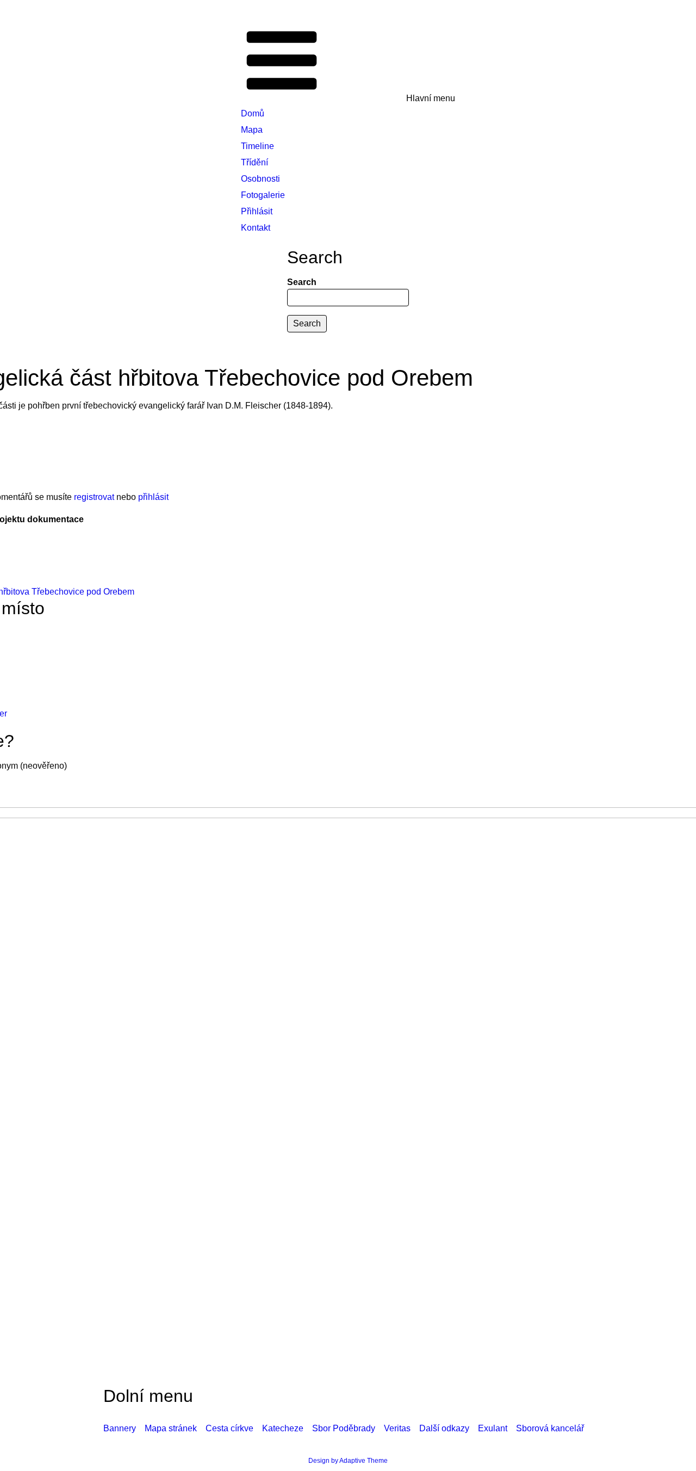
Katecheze (282, 1428)
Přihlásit (256, 211)
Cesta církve (229, 1428)
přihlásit (153, 497)
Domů (252, 113)
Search (301, 282)
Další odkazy (444, 1428)
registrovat (94, 497)
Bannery (119, 1428)
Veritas (397, 1428)
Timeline (257, 146)
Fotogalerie (263, 195)
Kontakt (255, 227)
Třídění (254, 162)
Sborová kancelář (550, 1428)
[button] (348, 61)
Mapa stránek (171, 1428)
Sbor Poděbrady (343, 1428)
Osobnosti (260, 178)
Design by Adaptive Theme (348, 1460)
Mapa (252, 129)
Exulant (492, 1428)
